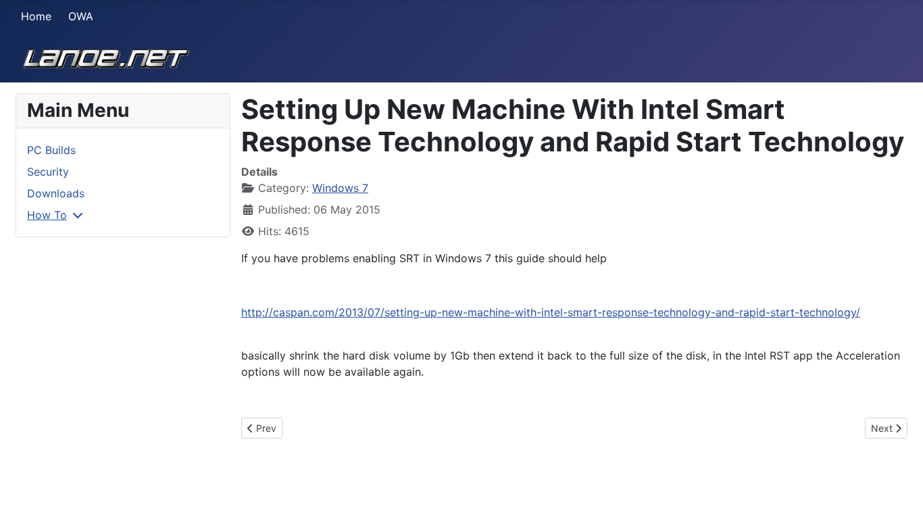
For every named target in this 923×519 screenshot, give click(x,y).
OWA (80, 16)
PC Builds (51, 150)
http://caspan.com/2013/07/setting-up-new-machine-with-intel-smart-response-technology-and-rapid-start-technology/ (550, 312)
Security (48, 171)
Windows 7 (340, 188)
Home (36, 16)
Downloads (55, 193)
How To (47, 215)
